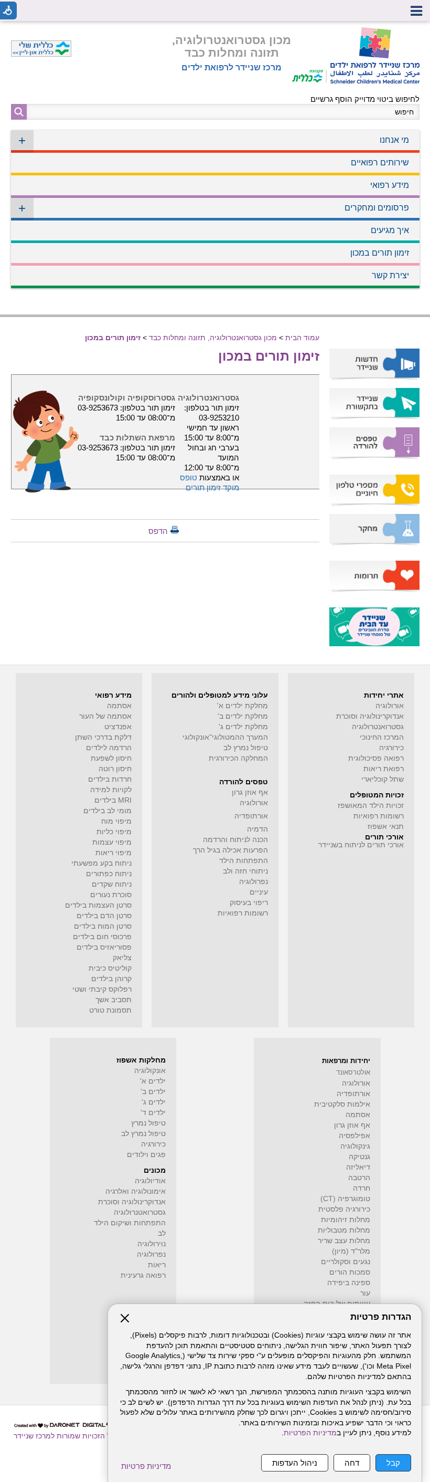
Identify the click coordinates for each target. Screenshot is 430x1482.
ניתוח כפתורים (109, 874)
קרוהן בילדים (111, 979)
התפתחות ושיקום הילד (130, 1223)
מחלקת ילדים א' (242, 706)
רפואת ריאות (383, 769)
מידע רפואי (389, 185)
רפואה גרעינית (143, 1275)
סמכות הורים (349, 1272)
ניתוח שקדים (112, 884)
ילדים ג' (154, 1102)
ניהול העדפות (294, 1462)
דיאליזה (358, 1167)
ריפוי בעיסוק (249, 903)
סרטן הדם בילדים (104, 916)
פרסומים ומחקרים (213, 208)
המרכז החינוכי (382, 737)
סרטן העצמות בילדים (98, 905)
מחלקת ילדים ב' (243, 716)
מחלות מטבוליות (344, 1230)
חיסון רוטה (115, 769)
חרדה (361, 1188)
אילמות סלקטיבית (342, 1104)
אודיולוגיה (150, 1181)
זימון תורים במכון (379, 252)
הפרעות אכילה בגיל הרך (230, 850)
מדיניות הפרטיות (310, 1433)
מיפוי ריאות (113, 853)
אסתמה (119, 706)
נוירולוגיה (151, 1244)
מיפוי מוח (116, 821)
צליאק (122, 958)
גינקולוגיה (355, 1146)
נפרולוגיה (253, 882)
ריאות (157, 1265)
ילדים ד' (153, 1113)
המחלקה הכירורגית (238, 758)
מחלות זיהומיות (345, 1220)
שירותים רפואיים (380, 162)
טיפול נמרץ (148, 1123)
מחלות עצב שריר (344, 1241)
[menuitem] (215, 141)
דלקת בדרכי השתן (103, 737)
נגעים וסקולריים (345, 1262)
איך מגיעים (390, 230)
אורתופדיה (251, 816)
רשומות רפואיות (378, 816)
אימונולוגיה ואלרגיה (135, 1191)
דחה (352, 1462)
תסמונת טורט (110, 1010)
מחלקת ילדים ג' (243, 727)
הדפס (158, 531)
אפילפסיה (354, 1136)
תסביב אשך (113, 1000)
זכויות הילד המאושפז (371, 806)
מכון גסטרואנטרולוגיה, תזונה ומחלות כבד (231, 46)
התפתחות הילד (243, 861)
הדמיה (257, 829)
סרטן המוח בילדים (103, 926)
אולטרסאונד (353, 1072)
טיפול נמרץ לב (245, 748)
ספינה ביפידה (348, 1283)
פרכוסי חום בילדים (102, 937)
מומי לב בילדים (107, 811)
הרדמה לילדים (109, 748)
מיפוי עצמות (112, 842)
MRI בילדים (113, 800)
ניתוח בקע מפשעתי (101, 863)
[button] (19, 112)
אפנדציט (118, 727)
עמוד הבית (302, 337)
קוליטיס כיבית (110, 968)
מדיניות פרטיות (146, 1466)
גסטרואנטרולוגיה (378, 727)
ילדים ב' (153, 1092)
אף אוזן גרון (250, 792)
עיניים (259, 892)
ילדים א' (153, 1081)
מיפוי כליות (114, 832)
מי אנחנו (213, 140)
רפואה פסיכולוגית (376, 758)
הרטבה (359, 1178)
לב (162, 1233)
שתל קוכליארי (382, 779)
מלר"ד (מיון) (351, 1251)
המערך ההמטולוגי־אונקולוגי (225, 737)
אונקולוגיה (150, 1071)
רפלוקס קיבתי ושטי (102, 989)
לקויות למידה (111, 790)
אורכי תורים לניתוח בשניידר (361, 845)
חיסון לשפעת (111, 758)
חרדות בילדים (110, 779)
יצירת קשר (390, 275)
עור (365, 1293)
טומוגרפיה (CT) (345, 1199)
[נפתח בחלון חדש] (309, 55)
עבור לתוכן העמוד (215, 31)
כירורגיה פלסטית (344, 1209)
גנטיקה (359, 1157)
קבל (393, 1462)
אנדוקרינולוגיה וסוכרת (132, 1202)
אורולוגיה (389, 706)
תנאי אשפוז (386, 827)
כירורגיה (391, 748)
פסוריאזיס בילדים (104, 947)
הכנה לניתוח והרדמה (235, 840)
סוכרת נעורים (111, 895)
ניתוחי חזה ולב (245, 871)
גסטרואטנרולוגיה (140, 1212)
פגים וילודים (146, 1155)
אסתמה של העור (105, 716)
